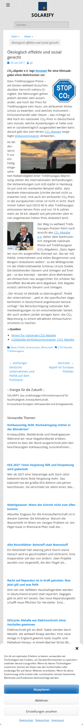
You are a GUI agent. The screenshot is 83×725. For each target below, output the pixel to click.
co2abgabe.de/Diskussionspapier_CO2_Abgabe (42, 339)
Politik (21, 347)
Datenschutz (26, 720)
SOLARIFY (42, 15)
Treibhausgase (15, 351)
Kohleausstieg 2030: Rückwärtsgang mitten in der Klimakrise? (39, 427)
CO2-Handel (65, 347)
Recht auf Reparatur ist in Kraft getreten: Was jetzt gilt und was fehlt (39, 582)
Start (15, 36)
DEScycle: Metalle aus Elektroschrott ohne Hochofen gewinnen (36, 622)
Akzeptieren (41, 689)
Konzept (41, 71)
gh (31, 62)
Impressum (57, 720)
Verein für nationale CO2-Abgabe (33, 335)
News (28, 36)
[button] (77, 648)
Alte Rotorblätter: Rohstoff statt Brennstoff (37, 545)
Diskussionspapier (27, 136)
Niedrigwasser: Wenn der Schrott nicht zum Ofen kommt (41, 507)
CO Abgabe (53, 132)
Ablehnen (41, 700)
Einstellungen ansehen (41, 711)
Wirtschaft (47, 347)
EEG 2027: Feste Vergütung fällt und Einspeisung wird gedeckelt (40, 467)
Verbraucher (33, 347)
